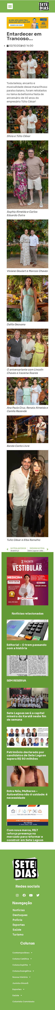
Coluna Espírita (20, 965)
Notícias (19, 910)
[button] (10, 6)
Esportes (19, 925)
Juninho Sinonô (20, 983)
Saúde (17, 929)
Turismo (18, 934)
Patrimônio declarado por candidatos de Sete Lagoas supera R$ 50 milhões (26, 755)
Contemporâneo (20, 952)
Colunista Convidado (23, 1001)
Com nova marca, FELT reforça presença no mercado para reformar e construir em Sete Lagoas (25, 835)
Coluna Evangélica (21, 971)
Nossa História (20, 977)
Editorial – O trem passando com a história (27, 646)
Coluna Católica (20, 958)
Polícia (17, 920)
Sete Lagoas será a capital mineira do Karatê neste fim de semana (26, 716)
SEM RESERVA (16, 680)
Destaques (19, 915)
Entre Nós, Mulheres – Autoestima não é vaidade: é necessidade (27, 794)
